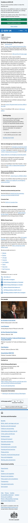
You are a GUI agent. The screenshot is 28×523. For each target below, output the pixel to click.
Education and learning (7, 441)
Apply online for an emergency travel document (13, 154)
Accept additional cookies (14, 19)
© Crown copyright (14, 519)
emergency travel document (19, 147)
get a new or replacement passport (15, 165)
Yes (15, 401)
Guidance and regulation (7, 473)
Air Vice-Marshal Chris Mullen (9, 332)
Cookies (12, 493)
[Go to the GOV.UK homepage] (6, 30)
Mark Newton (4, 347)
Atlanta (4, 253)
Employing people (5, 444)
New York (4, 267)
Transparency (4, 481)
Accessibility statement (7, 495)
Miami (3, 264)
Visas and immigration (7, 457)
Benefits (3, 421)
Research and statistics (7, 476)
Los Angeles (5, 262)
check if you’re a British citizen (18, 176)
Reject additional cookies (14, 23)
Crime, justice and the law (8, 434)
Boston (4, 255)
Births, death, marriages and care (10, 423)
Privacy (7, 493)
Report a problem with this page (14, 406)
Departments (4, 468)
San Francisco (6, 269)
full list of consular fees (11, 202)
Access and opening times (8, 385)
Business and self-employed (8, 426)
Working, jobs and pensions (8, 460)
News (2, 471)
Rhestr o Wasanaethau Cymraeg (9, 499)
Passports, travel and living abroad (10, 454)
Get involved (4, 486)
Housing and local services (8, 449)
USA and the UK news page (19, 54)
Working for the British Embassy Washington (14, 393)
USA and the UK (8, 44)
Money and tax (5, 452)
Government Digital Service (8, 500)
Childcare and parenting (7, 428)
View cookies (14, 26)
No (21, 401)
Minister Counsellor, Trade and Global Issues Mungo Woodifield (13, 338)
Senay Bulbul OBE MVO (7, 353)
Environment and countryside (9, 447)
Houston (4, 260)
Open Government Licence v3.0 (9, 507)
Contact (17, 495)
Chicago (4, 257)
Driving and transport (6, 439)
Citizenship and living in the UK (9, 431)
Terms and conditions (6, 497)
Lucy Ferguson (5, 326)
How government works (7, 484)
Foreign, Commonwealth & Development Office (15, 46)
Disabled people (5, 436)
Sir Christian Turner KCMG (8, 320)
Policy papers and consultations (9, 479)
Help (2, 493)
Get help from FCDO (8, 137)
